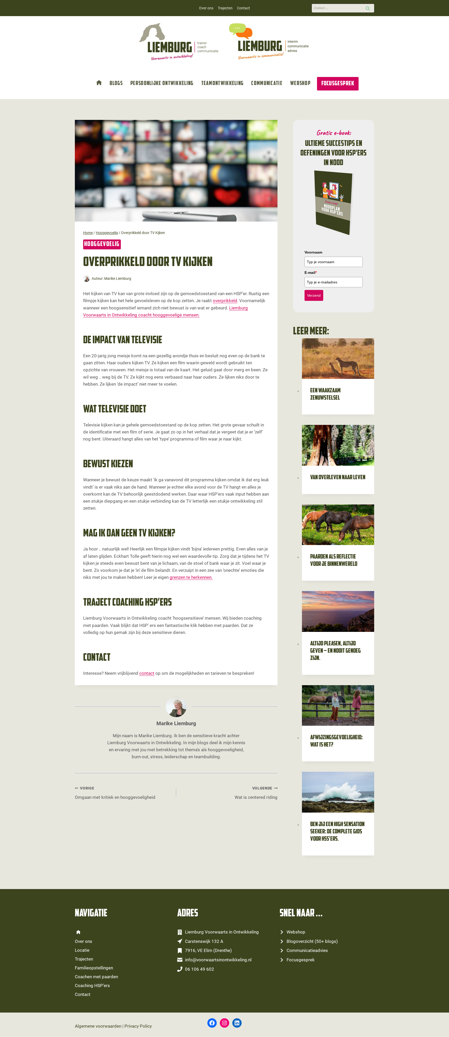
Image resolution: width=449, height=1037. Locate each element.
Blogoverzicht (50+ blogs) (312, 941)
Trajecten (225, 8)
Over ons (206, 8)
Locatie (82, 950)
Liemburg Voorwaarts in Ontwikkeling (222, 932)
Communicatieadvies (307, 950)
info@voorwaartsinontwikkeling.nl (218, 959)
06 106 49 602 (199, 969)
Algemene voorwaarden (98, 1026)
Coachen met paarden (96, 976)
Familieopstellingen (94, 967)
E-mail (311, 272)
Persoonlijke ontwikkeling (162, 84)
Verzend (314, 295)
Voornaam (313, 252)
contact (146, 673)
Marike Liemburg (117, 278)
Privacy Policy (138, 1026)
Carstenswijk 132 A (204, 941)
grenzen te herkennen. (191, 577)
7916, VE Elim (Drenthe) (208, 950)
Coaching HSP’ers (92, 985)
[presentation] (338, 358)
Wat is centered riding (256, 793)
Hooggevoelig (102, 244)
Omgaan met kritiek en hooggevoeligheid (115, 793)
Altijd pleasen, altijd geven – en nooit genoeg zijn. (335, 651)
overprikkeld (225, 300)
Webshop (300, 84)
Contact (243, 8)
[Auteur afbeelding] (86, 278)
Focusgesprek (337, 84)
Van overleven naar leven (337, 478)
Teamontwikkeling (222, 84)
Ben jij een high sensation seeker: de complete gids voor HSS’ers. (337, 831)
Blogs (116, 84)
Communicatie (266, 84)
